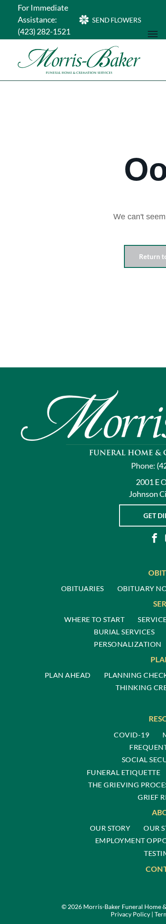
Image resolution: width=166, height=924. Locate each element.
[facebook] (154, 539)
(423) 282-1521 (44, 31)
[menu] (153, 34)
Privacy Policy (130, 914)
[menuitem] (82, 588)
